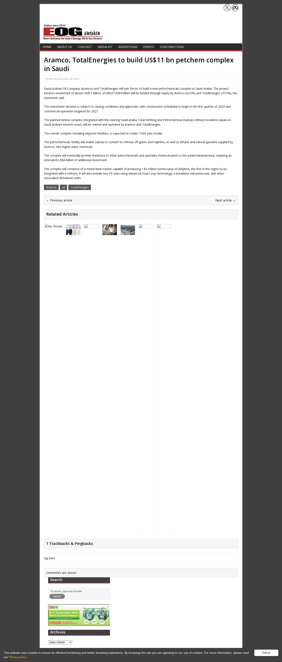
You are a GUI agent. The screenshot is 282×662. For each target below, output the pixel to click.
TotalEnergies (79, 187)
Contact (85, 47)
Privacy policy (18, 657)
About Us (64, 47)
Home (47, 47)
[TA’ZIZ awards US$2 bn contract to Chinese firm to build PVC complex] (73, 232)
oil (63, 187)
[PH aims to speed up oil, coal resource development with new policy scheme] (146, 531)
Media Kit (105, 47)
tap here (49, 558)
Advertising (127, 47)
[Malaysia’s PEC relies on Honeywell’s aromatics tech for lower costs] (128, 232)
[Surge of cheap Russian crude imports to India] (53, 226)
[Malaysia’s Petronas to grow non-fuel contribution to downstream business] (91, 232)
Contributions (172, 47)
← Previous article (59, 200)
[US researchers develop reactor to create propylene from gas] (109, 232)
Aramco (51, 187)
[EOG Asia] (73, 39)
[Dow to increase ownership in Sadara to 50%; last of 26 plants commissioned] (164, 531)
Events (148, 47)
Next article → (225, 200)
